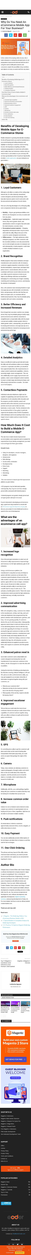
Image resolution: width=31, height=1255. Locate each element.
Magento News (5, 1182)
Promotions (4, 1195)
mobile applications (11, 158)
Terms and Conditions (7, 1156)
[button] (28, 12)
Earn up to (16, 1169)
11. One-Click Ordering (9, 117)
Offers (2, 1145)
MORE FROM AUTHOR (8, 997)
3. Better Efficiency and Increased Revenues (14, 86)
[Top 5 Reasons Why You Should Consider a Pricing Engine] (25, 1003)
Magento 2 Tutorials (6, 1189)
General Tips (3, 19)
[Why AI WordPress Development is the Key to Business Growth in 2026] (5, 1003)
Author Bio (4, 119)
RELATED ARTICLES (7, 995)
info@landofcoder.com (18, 1234)
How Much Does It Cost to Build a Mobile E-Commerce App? (14, 93)
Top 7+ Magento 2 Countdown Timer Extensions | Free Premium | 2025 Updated (8, 963)
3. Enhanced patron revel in (10, 103)
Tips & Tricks (4, 1192)
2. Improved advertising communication (13, 101)
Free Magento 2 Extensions (8, 1129)
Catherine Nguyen (6, 31)
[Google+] (13, 1244)
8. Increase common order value (11, 112)
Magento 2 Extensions (7, 1116)
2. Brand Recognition (9, 85)
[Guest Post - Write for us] (15, 1103)
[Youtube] (22, 1244)
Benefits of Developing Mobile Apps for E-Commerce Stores (13, 80)
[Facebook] (9, 1244)
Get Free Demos (20, 1252)
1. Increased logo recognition (10, 99)
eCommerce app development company (14, 506)
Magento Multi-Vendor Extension (10, 1118)
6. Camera (6, 108)
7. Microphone (7, 110)
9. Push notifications (8, 114)
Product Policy (5, 1153)
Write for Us (4, 1161)
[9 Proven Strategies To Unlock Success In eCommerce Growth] (15, 1003)
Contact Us (4, 1158)
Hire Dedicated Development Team (11, 1134)
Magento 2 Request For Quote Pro (10, 1121)
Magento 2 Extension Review (9, 1187)
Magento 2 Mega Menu (7, 1124)
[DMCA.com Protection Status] (6, 1204)
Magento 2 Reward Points (8, 1126)
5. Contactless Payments (9, 90)
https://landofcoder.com (15, 986)
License (3, 1148)
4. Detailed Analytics (8, 88)
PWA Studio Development (8, 1131)
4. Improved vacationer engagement (12, 105)
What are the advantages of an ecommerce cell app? (15, 97)
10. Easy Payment (8, 115)
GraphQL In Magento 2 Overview (23, 962)
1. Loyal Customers (8, 83)
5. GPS (5, 107)
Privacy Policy (4, 1151)
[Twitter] (17, 1244)
